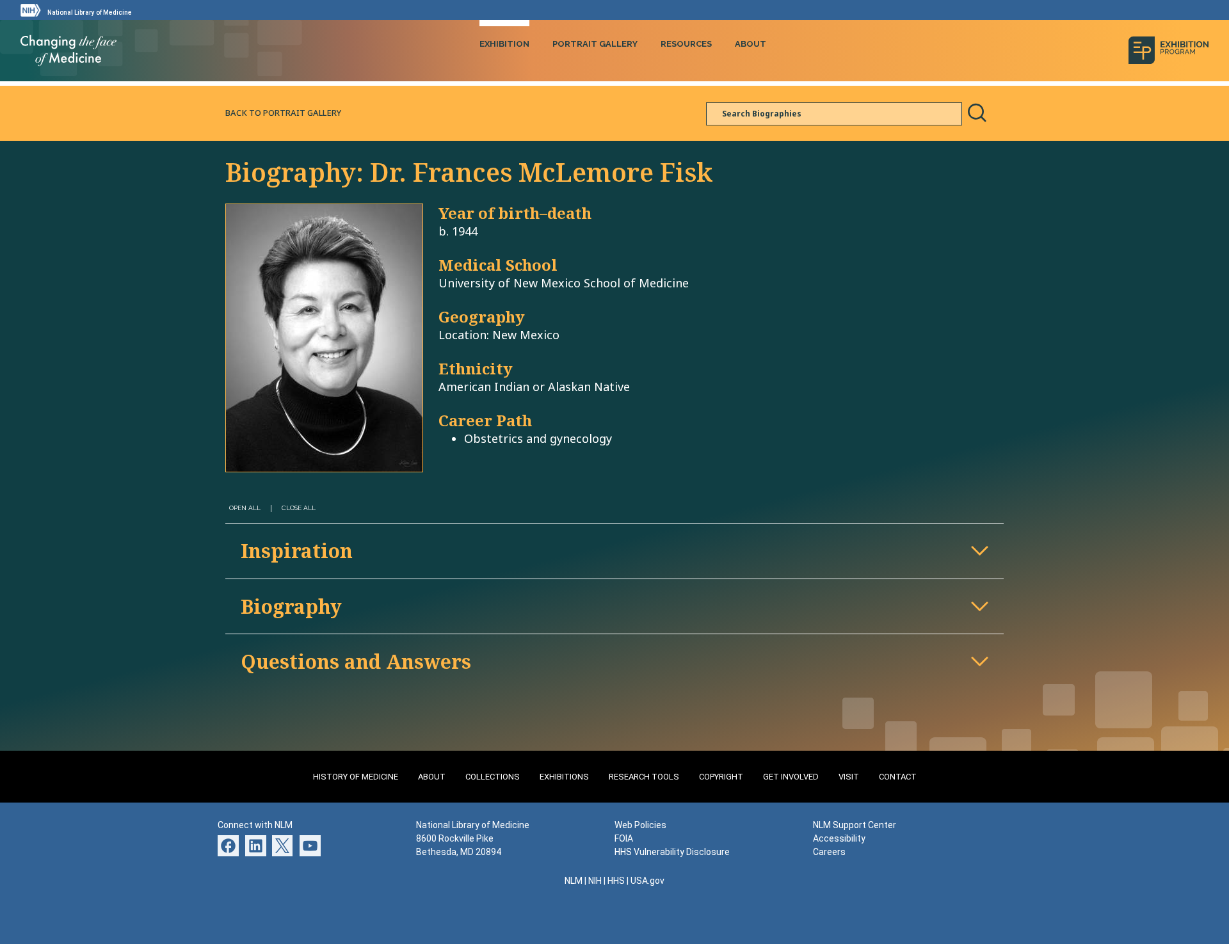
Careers (829, 852)
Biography (291, 606)
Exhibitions (564, 776)
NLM (573, 881)
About (750, 44)
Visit (849, 776)
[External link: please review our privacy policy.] (255, 844)
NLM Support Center (854, 825)
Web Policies (640, 825)
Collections (492, 776)
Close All (299, 507)
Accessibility (839, 838)
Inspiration (297, 551)
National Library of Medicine (89, 12)
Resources (686, 44)
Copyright (721, 776)
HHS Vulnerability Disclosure (672, 852)
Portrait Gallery (595, 44)
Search (976, 112)
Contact (898, 776)
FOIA (623, 838)
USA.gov (647, 881)
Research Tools (644, 776)
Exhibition (504, 44)
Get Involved (791, 776)
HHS (616, 881)
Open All (245, 507)
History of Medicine (355, 776)
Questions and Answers (356, 661)
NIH (595, 881)
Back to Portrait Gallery (283, 112)
